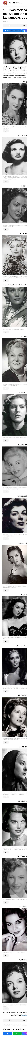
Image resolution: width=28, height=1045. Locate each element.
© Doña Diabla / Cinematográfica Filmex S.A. (12, 637)
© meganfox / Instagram (8, 226)
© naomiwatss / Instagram (13, 489)
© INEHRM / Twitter (7, 329)
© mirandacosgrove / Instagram (18, 952)
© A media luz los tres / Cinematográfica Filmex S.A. (14, 1004)
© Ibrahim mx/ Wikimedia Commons (10, 176)
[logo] (12, 3)
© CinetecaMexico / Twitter (8, 899)
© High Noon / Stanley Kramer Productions (12, 586)
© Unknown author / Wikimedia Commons (12, 848)
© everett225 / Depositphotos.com (10, 385)
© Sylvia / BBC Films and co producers (16, 794)
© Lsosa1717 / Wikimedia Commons (11, 487)
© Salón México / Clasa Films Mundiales (11, 126)
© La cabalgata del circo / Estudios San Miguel (13, 738)
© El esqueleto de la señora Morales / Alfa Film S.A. (14, 534)
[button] (10, 25)
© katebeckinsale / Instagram (18, 329)
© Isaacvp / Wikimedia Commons (10, 384)
